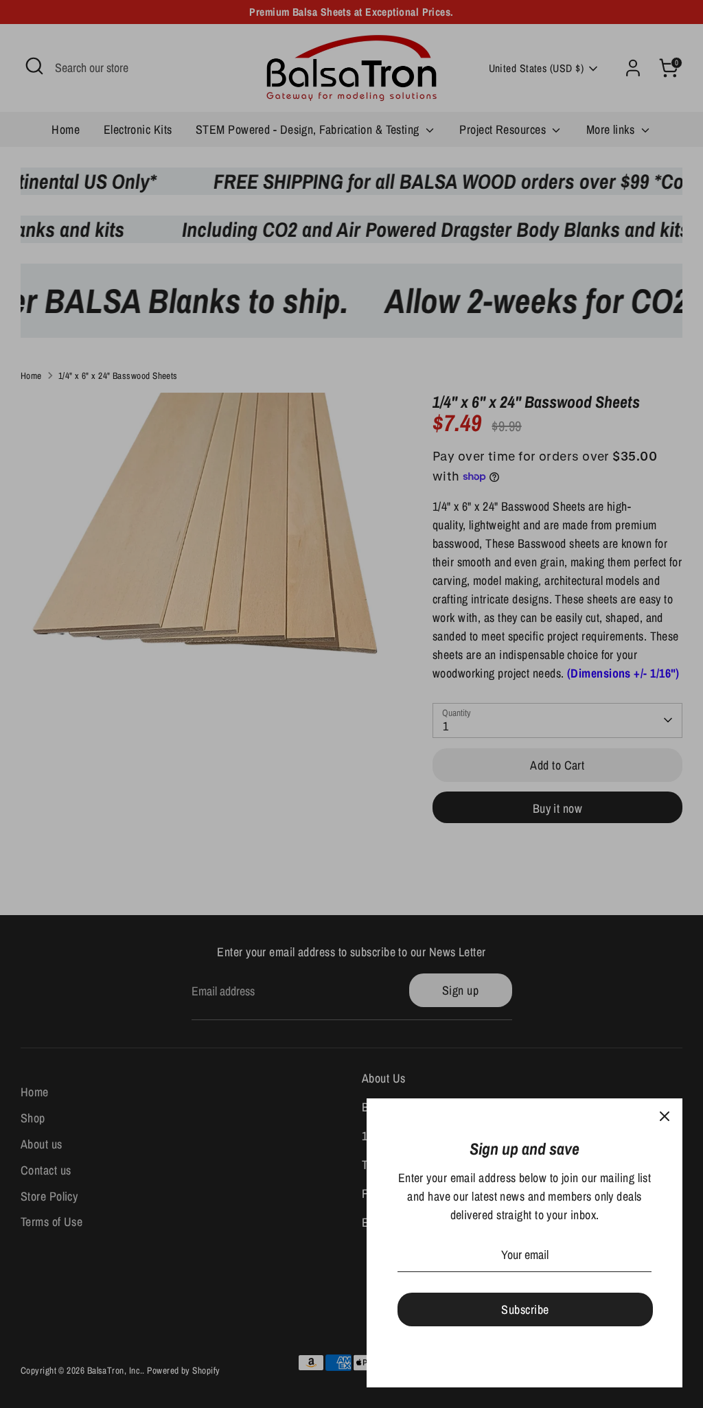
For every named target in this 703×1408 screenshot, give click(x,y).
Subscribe (525, 1309)
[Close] (664, 1116)
